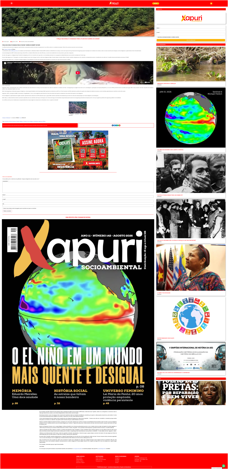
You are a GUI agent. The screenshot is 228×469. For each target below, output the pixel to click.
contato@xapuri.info (102, 448)
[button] (211, 3)
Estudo (17, 121)
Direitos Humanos (12, 121)
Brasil (26, 41)
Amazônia (22, 41)
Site (3, 203)
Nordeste (25, 121)
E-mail (4, 199)
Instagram (117, 457)
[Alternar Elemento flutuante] (223, 466)
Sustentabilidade (30, 41)
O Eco (20, 117)
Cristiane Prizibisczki (8, 49)
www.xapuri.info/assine (77, 448)
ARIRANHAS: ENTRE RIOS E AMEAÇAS (166, 83)
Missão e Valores (79, 461)
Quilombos (36, 121)
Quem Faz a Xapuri (80, 462)
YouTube (117, 461)
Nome (4, 194)
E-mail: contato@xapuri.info (141, 457)
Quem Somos (79, 457)
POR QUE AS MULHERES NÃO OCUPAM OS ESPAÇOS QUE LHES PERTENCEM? (176, 240)
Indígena (21, 121)
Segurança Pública (41, 121)
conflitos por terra (14, 50)
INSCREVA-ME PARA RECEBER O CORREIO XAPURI (168, 37)
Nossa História (79, 459)
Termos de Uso (99, 461)
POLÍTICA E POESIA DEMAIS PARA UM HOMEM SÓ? (170, 195)
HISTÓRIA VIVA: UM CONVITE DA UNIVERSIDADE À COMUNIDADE (173, 372)
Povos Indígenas (30, 121)
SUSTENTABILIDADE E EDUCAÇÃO (165, 338)
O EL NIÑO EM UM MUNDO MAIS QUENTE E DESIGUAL (170, 149)
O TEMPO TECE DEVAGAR (163, 293)
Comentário (5, 181)
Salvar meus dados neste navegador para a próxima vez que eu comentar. (20, 208)
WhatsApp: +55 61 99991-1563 (141, 459)
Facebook (117, 459)
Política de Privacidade (101, 459)
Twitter (116, 462)
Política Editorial (99, 457)
